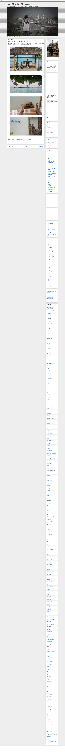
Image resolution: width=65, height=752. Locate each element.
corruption (48, 394)
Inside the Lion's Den (50, 508)
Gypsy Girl (48, 478)
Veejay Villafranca (51, 189)
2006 (49, 286)
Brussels (48, 355)
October (50, 250)
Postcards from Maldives (51, 259)
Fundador (48, 463)
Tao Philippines (49, 696)
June (49, 267)
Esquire (48, 124)
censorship (48, 370)
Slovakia (48, 679)
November (50, 248)
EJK (47, 428)
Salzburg (48, 666)
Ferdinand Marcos (49, 450)
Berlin (48, 346)
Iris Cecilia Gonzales (19, 4)
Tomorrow (48, 709)
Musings (48, 579)
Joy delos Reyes (49, 527)
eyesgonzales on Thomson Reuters (52, 140)
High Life (48, 127)
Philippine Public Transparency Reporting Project (51, 169)
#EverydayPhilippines (50, 310)
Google (48, 475)
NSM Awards (49, 596)
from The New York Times (51, 227)
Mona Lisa (48, 574)
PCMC (48, 614)
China (47, 376)
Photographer (49, 626)
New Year (48, 589)
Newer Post (10, 146)
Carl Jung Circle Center (50, 363)
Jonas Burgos (49, 521)
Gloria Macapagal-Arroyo (50, 470)
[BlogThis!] (27, 139)
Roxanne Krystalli (49, 661)
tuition (48, 714)
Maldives (48, 554)
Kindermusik (49, 532)
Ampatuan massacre (50, 316)
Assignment (48, 331)
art (47, 330)
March (50, 271)
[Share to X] (28, 139)
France (48, 455)
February (50, 273)
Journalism (48, 524)
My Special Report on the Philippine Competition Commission (50, 298)
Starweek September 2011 (50, 132)
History (48, 483)
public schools (49, 644)
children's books (49, 375)
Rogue (48, 659)
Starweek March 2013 (50, 135)
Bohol (48, 348)
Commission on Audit (50, 390)
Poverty (48, 636)
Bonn (47, 350)
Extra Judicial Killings (50, 440)
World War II (49, 736)
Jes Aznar (48, 519)
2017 (49, 241)
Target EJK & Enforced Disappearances (51, 182)
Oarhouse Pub (49, 601)
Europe (48, 438)
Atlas (47, 333)
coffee (48, 383)
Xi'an (47, 739)
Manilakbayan (49, 559)
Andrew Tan (48, 321)
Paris (47, 611)
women (48, 726)
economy (48, 420)
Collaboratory (49, 385)
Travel (48, 711)
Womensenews (49, 731)
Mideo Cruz (48, 566)
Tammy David (49, 694)
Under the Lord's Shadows (50, 721)
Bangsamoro (48, 340)
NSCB (48, 594)
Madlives (48, 551)
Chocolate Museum (49, 380)
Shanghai (48, 671)
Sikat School (48, 674)
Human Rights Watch (50, 490)
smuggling (48, 681)
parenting (48, 609)
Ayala (47, 335)
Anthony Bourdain (49, 326)
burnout (48, 358)
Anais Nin (48, 320)
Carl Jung (48, 361)
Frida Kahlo (48, 460)
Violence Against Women (50, 724)
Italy (47, 514)
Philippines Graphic (50, 624)
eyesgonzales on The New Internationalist (50, 146)
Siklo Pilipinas (49, 676)
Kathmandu (48, 531)
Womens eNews (49, 729)
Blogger (38, 749)
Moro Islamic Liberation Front (51, 576)
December (50, 247)
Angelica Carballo (49, 323)
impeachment (49, 500)
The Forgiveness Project (51, 187)
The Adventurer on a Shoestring (51, 185)
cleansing (48, 381)
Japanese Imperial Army (50, 516)
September (50, 251)
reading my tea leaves (51, 171)
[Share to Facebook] (29, 139)
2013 (49, 276)
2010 (49, 280)
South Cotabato (49, 684)
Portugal (48, 634)
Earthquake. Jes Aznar (50, 418)
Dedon (48, 402)
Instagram (48, 510)
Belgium (48, 343)
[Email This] (26, 139)
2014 (49, 246)
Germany (48, 465)
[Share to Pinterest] (30, 139)
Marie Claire (48, 125)
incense (48, 503)
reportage (48, 654)
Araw (47, 328)
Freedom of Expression (50, 458)
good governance (49, 473)
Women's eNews (50, 191)
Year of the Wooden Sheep (50, 741)
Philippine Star (49, 621)
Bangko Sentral (49, 338)
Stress (47, 689)
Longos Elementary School (51, 542)
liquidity (48, 541)
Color (47, 386)
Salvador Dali (49, 664)
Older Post (41, 146)
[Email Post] (24, 139)
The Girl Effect (49, 704)
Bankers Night (49, 341)
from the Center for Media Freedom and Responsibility (51, 232)
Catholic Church (49, 365)
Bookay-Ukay (49, 351)
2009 (49, 282)
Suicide (48, 691)
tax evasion (48, 701)
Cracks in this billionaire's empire (51, 300)
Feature (48, 445)
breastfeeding (49, 353)
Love (47, 544)
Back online (48, 295)
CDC (47, 368)
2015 (49, 244)
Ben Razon (48, 345)
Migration (48, 569)
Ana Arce (48, 318)
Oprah (48, 604)
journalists (48, 526)
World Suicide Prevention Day (51, 734)
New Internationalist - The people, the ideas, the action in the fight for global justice (52, 162)
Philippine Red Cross (50, 619)
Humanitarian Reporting (50, 493)
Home (26, 146)
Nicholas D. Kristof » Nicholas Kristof (51, 165)
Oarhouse (48, 599)
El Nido (48, 430)
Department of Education (50, 404)
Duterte (48, 415)
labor (47, 536)
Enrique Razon (49, 435)
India (47, 505)
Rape (47, 649)
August (50, 253)
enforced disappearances (50, 433)
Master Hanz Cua (49, 561)
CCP (47, 366)
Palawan (48, 606)
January (50, 274)
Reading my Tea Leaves (50, 651)
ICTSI (48, 495)
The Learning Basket (50, 706)
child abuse (48, 371)
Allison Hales (49, 313)
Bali (47, 336)
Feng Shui (48, 448)
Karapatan (48, 529)
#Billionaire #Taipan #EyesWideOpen (50, 308)
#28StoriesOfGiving (51, 264)
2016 (49, 243)
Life (47, 539)
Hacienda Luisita (49, 480)
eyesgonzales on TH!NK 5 (50, 142)
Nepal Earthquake (49, 586)
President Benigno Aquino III (51, 639)
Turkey (48, 716)
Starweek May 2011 (50, 130)
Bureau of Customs (49, 356)
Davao (48, 397)
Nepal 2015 (48, 584)
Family (48, 443)
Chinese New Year (49, 378)
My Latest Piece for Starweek (51, 257)
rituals (48, 656)
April (50, 270)
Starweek (48, 686)
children (48, 373)
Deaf (47, 399)
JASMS (48, 517)
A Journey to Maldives (50, 255)
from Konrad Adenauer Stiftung (51, 223)
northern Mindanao (49, 591)
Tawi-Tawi (48, 699)
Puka (47, 646)
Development (49, 410)
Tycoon (48, 719)
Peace (47, 616)
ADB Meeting (49, 311)
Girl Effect (48, 468)
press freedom (49, 641)
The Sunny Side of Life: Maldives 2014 (51, 262)
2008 (49, 283)
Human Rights (49, 488)
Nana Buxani (49, 581)
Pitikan (48, 629)
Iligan (47, 498)
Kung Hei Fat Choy (49, 534)
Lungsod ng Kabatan (50, 549)
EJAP (47, 425)
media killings (49, 564)
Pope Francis (49, 631)
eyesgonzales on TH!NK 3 (50, 144)
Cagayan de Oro (49, 360)
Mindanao (48, 571)
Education (48, 423)
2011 (49, 279)
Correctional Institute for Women (51, 391)
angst (47, 325)
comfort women (49, 388)
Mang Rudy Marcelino (50, 556)
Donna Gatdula (49, 413)
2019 (49, 240)
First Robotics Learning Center (51, 453)
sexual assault (49, 669)
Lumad (48, 546)
